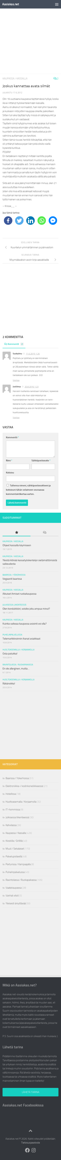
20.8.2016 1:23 (31, 386)
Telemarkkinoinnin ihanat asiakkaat (21, 638)
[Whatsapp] (41, 220)
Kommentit (15, 344)
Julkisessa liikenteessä (14, 605)
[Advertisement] (30, 41)
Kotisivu (10, 472)
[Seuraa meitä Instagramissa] (33, 1150)
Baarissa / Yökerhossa (14, 575)
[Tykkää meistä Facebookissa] (27, 1150)
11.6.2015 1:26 (33, 353)
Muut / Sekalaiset (15, 848)
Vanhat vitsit (12, 895)
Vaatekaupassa (14, 887)
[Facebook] (8, 220)
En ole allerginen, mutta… (16, 668)
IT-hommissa (13, 809)
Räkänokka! (9, 683)
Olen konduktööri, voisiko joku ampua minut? (26, 608)
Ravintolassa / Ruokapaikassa (18, 664)
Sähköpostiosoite (41, 460)
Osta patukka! (10, 653)
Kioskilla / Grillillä (14, 840)
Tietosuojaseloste (30, 1142)
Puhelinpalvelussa (12, 635)
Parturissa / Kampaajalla (18, 864)
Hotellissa (11, 793)
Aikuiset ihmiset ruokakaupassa (19, 593)
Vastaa (16, 380)
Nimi (9, 460)
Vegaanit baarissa (12, 578)
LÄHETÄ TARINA (30, 1092)
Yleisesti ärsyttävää (16, 903)
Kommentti (12, 437)
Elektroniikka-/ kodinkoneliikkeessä (24, 786)
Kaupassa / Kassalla (15, 78)
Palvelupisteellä (14, 856)
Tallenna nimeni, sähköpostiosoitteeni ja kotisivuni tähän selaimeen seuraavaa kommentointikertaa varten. (28, 489)
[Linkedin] (30, 220)
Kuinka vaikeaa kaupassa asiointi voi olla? (25, 623)
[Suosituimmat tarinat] (16, 532)
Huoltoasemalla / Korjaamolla (18, 650)
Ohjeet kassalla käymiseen (17, 545)
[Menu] (57, 4)
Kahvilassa (11, 825)
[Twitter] (19, 220)
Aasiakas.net (10, 4)
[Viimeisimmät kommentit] (44, 532)
